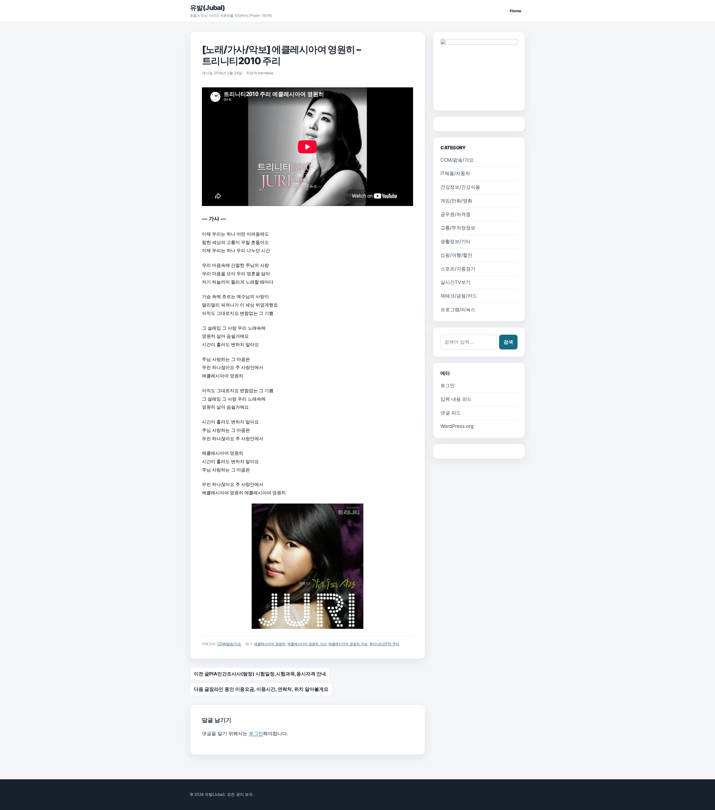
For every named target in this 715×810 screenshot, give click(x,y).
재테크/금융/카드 (458, 296)
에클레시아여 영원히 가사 (306, 644)
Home (515, 10)
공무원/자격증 (455, 214)
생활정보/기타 (455, 241)
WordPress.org (456, 426)
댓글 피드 (450, 413)
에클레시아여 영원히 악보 (348, 644)
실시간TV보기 (455, 282)
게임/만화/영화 (456, 200)
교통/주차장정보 (457, 228)
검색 (508, 342)
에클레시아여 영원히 (269, 644)
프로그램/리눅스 (457, 309)
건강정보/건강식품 (460, 187)
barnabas (266, 73)
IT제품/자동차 (455, 173)
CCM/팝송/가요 (229, 644)
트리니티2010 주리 (384, 644)
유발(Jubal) (207, 8)
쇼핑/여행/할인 (456, 255)
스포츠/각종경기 (457, 269)
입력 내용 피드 (456, 399)
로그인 (256, 733)
